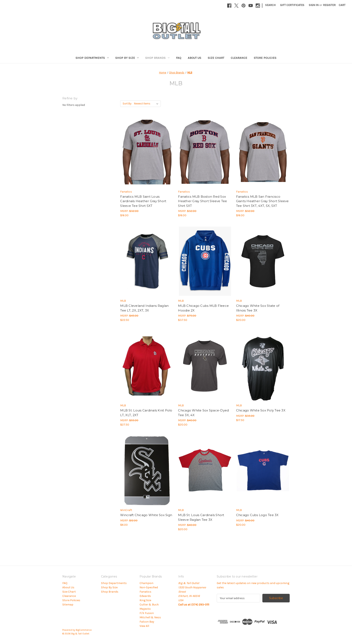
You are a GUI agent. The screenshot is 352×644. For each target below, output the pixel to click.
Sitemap (67, 604)
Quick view (143, 148)
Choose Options (147, 155)
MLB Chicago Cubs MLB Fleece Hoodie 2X (203, 308)
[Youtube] (251, 5)
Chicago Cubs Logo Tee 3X (257, 515)
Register (329, 5)
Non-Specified (149, 587)
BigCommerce (84, 629)
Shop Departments (90, 58)
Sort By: (127, 103)
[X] (236, 5)
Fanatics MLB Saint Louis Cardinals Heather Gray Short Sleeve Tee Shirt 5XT (143, 201)
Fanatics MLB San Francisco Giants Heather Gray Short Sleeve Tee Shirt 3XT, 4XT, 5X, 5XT (262, 201)
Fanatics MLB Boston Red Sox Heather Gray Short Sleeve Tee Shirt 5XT (202, 201)
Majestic (145, 609)
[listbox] (147, 104)
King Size (145, 600)
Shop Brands (155, 58)
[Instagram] (258, 5)
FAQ (178, 58)
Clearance (239, 58)
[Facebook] (229, 5)
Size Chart (216, 58)
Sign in (314, 5)
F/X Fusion (147, 613)
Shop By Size (125, 58)
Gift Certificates (292, 5)
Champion (146, 583)
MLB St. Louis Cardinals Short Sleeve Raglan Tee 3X (201, 517)
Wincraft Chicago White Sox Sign (146, 515)
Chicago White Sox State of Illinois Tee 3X (257, 308)
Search (270, 5)
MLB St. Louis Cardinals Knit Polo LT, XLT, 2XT (146, 412)
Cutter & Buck (149, 604)
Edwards (145, 596)
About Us (194, 58)
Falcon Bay (147, 621)
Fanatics (145, 591)
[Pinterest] (243, 5)
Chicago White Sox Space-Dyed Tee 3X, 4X (203, 412)
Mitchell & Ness (150, 617)
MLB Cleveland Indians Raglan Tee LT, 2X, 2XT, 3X (144, 308)
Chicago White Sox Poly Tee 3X (260, 410)
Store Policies (265, 58)
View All (144, 626)
